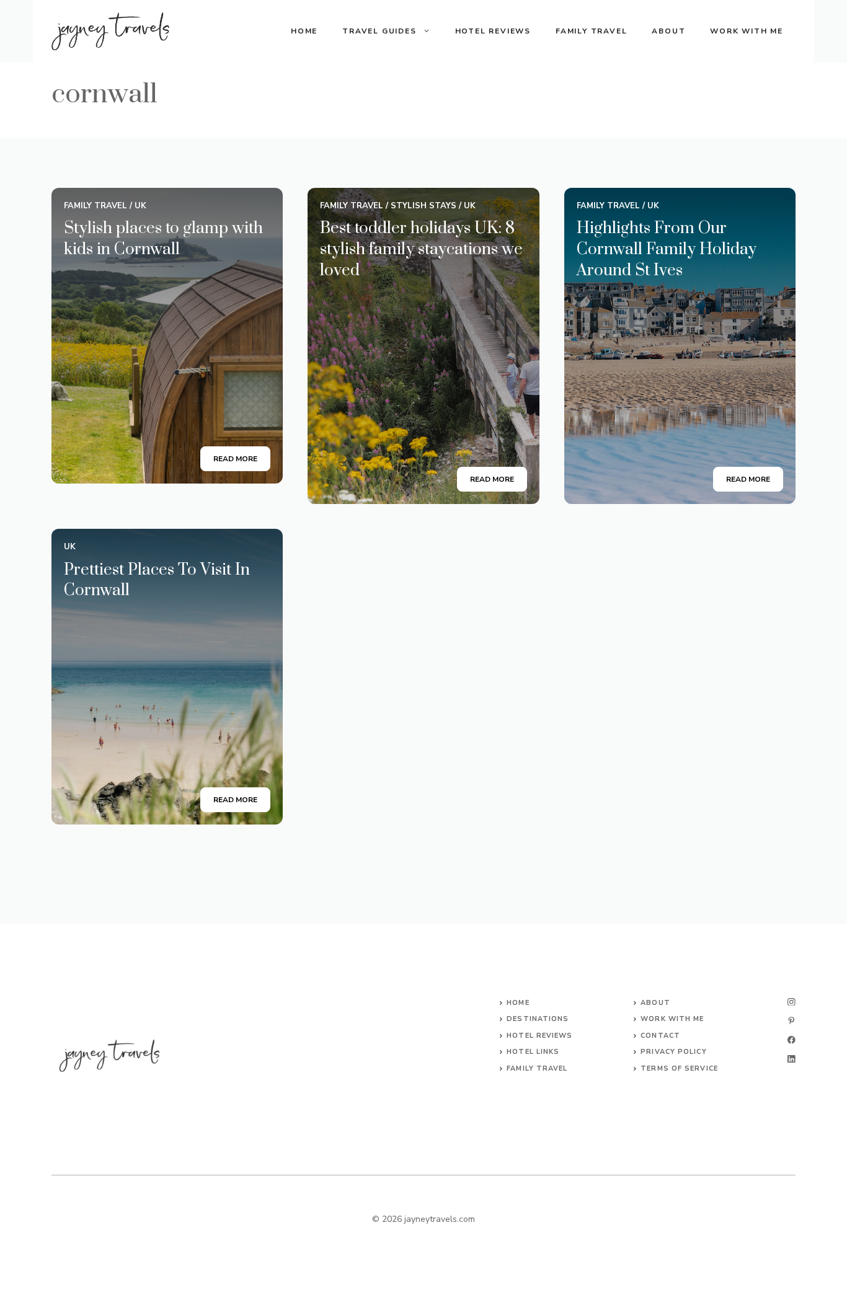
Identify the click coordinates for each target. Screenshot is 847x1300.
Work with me (746, 31)
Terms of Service (679, 1068)
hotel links (533, 1051)
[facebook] (791, 1040)
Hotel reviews (539, 1035)
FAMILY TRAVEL (537, 1068)
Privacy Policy (673, 1051)
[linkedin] (791, 1059)
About (668, 31)
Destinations (538, 1019)
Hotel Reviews (493, 31)
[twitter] (791, 1021)
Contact (660, 1035)
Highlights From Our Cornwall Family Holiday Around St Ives (666, 249)
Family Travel (591, 31)
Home (304, 31)
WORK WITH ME (672, 1019)
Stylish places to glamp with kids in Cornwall (163, 239)
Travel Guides (379, 31)
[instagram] (791, 1002)
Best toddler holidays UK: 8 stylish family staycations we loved (421, 249)
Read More (235, 459)
